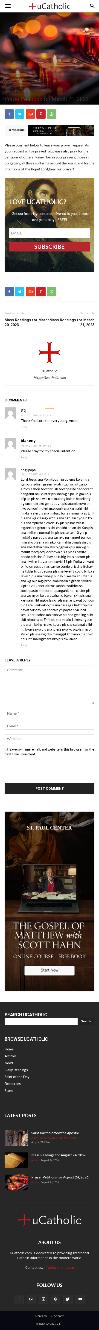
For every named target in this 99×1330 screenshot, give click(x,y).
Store (9, 1090)
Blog (35, 1160)
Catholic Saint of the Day (54, 1138)
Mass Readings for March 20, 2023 (27, 322)
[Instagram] (43, 1299)
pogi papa (28, 470)
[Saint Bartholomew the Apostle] (16, 1138)
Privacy (41, 1316)
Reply (24, 426)
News (9, 1063)
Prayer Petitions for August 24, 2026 (60, 1177)
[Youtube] (80, 1299)
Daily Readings (16, 1070)
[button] (92, 6)
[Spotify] (55, 1299)
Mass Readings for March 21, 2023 (72, 322)
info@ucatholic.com (59, 1267)
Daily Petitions (17, 90)
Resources (13, 1084)
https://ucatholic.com (50, 377)
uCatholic (49, 370)
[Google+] (31, 1299)
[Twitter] (68, 1299)
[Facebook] (19, 1299)
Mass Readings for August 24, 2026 (58, 1155)
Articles (11, 1056)
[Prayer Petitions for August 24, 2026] (16, 1182)
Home (9, 1049)
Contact (57, 1316)
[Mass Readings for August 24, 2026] (16, 1160)
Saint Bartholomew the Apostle (55, 1133)
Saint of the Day (17, 1077)
